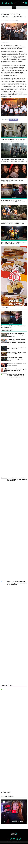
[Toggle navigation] (14, 7)
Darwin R (19, 841)
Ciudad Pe (5, 42)
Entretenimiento (13, 119)
